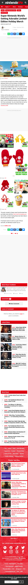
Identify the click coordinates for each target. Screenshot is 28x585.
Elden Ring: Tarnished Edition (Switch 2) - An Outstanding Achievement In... (15, 417)
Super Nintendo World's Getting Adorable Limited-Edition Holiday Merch (14, 18)
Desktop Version (19, 456)
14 (10, 349)
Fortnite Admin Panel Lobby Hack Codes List (15, 396)
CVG (18, 571)
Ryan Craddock (5, 29)
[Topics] (2, 2)
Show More (14, 538)
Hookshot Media (12, 556)
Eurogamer (19, 569)
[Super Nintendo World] (14, 69)
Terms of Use (7, 453)
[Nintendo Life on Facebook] (23, 552)
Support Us (7, 451)
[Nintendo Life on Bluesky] (5, 552)
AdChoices (22, 558)
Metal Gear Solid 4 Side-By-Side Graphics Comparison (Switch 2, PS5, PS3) (15, 422)
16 (17, 233)
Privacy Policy (20, 451)
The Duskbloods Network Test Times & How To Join (14, 400)
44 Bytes (16, 558)
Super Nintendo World (11, 10)
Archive (22, 453)
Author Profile (8, 293)
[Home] (2, 7)
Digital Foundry (19, 566)
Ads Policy (15, 453)
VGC (24, 569)
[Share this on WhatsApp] (8, 34)
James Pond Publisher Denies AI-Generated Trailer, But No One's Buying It (14, 411)
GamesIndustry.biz (10, 571)
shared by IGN (4, 105)
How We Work (20, 448)
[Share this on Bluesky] (11, 34)
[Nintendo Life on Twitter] (23, 548)
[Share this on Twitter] (17, 34)
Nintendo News (7, 569)
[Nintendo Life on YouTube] (11, 548)
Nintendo (6, 78)
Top (5, 448)
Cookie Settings (9, 456)
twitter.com (7, 225)
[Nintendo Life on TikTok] (17, 548)
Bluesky (16, 293)
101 (9, 340)
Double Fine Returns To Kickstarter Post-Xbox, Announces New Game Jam (15, 441)
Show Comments (14, 303)
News (2, 10)
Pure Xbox (20, 563)
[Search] (25, 2)
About (9, 448)
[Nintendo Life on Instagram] (11, 552)
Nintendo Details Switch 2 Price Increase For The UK (14, 437)
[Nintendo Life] (14, 2)
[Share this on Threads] (20, 34)
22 (10, 358)
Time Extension (9, 566)
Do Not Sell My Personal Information (14, 560)
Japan (19, 10)
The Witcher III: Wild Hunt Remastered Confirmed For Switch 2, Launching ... (13, 406)
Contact (13, 451)
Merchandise (4, 12)
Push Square (12, 563)
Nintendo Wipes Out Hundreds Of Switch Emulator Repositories (14, 432)
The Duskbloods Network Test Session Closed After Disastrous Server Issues (14, 427)
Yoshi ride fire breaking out (19, 214)
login (21, 314)
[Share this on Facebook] (14, 34)
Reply (21, 293)
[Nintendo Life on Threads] (17, 552)
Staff (14, 448)
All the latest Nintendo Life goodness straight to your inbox (14, 578)
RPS (22, 571)
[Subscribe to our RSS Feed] (5, 548)
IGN (5, 178)
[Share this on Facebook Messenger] (23, 34)
